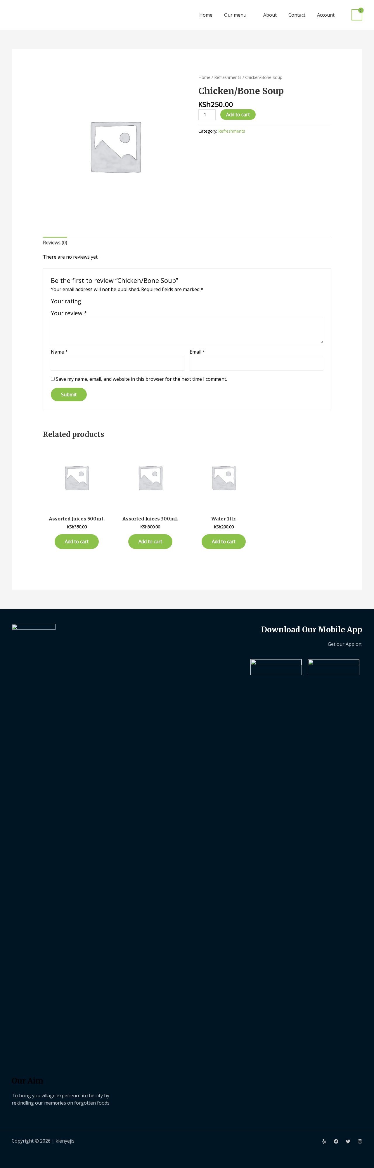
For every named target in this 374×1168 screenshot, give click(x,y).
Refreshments (227, 77)
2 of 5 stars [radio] (93, 302)
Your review (69, 313)
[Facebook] (336, 1141)
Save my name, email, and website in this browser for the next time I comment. (141, 379)
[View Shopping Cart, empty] (357, 15)
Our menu (235, 15)
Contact (296, 15)
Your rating (66, 301)
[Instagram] (360, 1141)
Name (59, 352)
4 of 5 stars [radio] (107, 302)
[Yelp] (324, 1141)
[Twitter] (348, 1141)
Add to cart (238, 114)
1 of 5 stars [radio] (86, 302)
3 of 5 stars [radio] (100, 302)
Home (205, 15)
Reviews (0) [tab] (55, 242)
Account (326, 15)
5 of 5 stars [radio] (114, 302)
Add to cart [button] (77, 541)
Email (197, 352)
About (270, 15)
